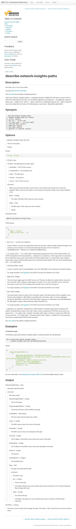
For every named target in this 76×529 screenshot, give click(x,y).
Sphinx (69, 525)
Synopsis (9, 27)
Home (31, 2)
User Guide (39, 2)
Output (8, 33)
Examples (9, 31)
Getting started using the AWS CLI (31, 374)
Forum (48, 2)
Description (9, 25)
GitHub (54, 2)
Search (20, 41)
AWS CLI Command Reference (14, 2)
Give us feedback (9, 54)
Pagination (26, 272)
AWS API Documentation (19, 90)
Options (8, 29)
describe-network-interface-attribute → (59, 8)
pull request (7, 56)
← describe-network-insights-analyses (34, 8)
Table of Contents (13, 18)
